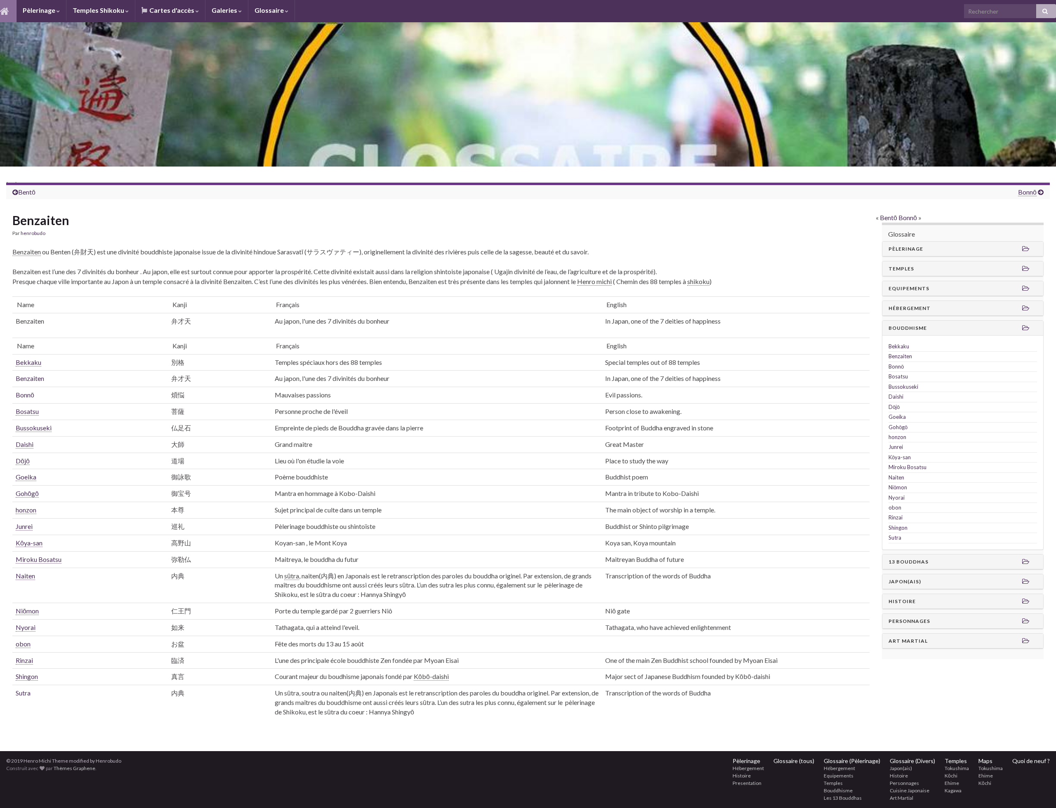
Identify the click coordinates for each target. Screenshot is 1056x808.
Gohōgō (898, 427)
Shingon (898, 527)
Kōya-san (900, 457)
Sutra (23, 693)
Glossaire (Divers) (912, 760)
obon (895, 507)
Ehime (952, 783)
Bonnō (907, 217)
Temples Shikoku (99, 10)
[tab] (962, 249)
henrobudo (33, 233)
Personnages (904, 783)
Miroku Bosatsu (907, 467)
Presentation (747, 783)
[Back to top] (1037, 789)
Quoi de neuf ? (1031, 760)
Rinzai (896, 517)
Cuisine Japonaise (909, 790)
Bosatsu (898, 376)
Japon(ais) (901, 768)
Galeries (225, 10)
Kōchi (951, 776)
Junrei (896, 447)
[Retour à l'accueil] (528, 94)
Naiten (896, 477)
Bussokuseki (903, 386)
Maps (985, 760)
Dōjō (894, 407)
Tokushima (957, 768)
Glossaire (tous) (793, 760)
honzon (897, 437)
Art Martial (901, 798)
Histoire (742, 776)
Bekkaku (899, 346)
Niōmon (898, 487)
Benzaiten (30, 378)
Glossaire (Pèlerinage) (852, 760)
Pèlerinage (40, 10)
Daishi (896, 396)
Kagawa (953, 790)
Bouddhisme (838, 790)
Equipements (838, 776)
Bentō (26, 192)
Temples (833, 783)
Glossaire (270, 10)
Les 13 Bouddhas (843, 798)
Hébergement (748, 768)
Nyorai (897, 497)
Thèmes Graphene (74, 768)
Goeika (897, 416)
